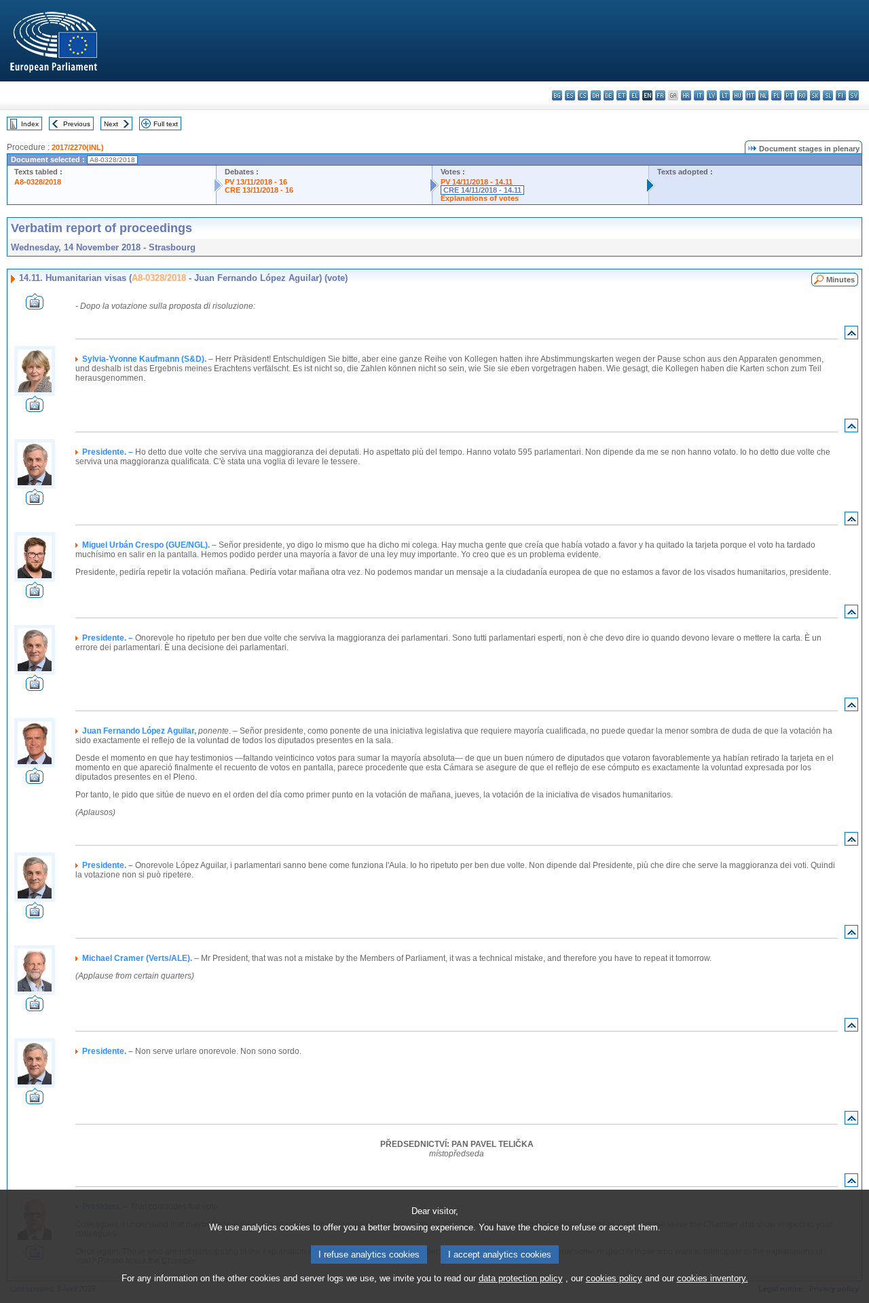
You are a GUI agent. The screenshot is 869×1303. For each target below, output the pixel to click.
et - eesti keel (621, 95)
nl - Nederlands (763, 95)
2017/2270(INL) (78, 147)
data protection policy (521, 1278)
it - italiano (699, 95)
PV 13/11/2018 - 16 (256, 182)
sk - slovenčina (815, 95)
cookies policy (614, 1278)
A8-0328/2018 (37, 182)
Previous (76, 124)
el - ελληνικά (634, 95)
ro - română (802, 95)
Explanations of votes (480, 198)
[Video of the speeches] (34, 305)
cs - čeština (583, 95)
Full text (165, 124)
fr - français (660, 95)
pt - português (789, 95)
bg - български (557, 95)
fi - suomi (841, 95)
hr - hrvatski (686, 95)
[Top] (851, 335)
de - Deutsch (609, 95)
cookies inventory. (712, 1278)
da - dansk (596, 95)
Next (111, 124)
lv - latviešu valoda (712, 95)
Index (30, 124)
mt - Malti (750, 95)
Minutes (840, 280)
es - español (570, 95)
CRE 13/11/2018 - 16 (259, 190)
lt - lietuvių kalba (725, 95)
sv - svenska (854, 95)
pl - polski (776, 95)
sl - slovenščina (828, 95)
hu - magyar (738, 95)
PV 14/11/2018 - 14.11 (477, 182)
